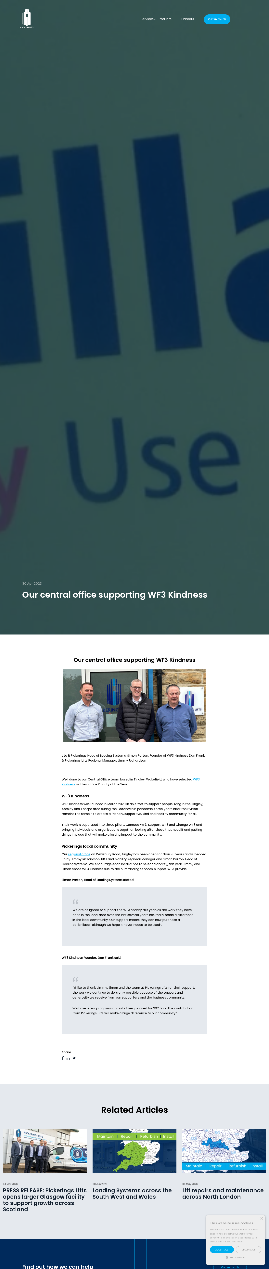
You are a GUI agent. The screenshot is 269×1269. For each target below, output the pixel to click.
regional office (79, 854)
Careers (187, 19)
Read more (237, 1241)
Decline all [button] (248, 1249)
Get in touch (217, 19)
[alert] (235, 1240)
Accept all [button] (221, 1249)
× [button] (261, 1218)
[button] (235, 1257)
